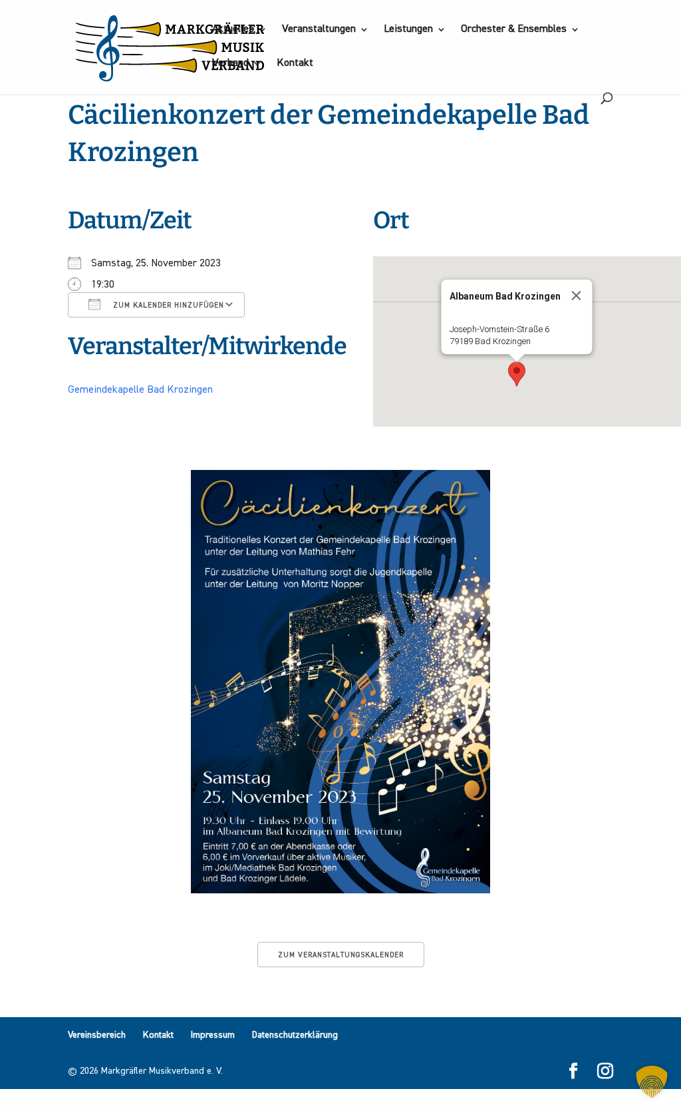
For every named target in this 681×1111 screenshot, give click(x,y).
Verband (230, 64)
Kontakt (295, 64)
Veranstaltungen (319, 30)
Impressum (213, 1035)
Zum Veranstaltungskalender (341, 955)
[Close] (577, 296)
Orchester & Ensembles (514, 30)
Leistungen (408, 30)
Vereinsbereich (97, 1035)
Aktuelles (233, 30)
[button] (516, 374)
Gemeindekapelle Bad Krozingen (140, 390)
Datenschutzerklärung (295, 1035)
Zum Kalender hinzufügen (167, 305)
